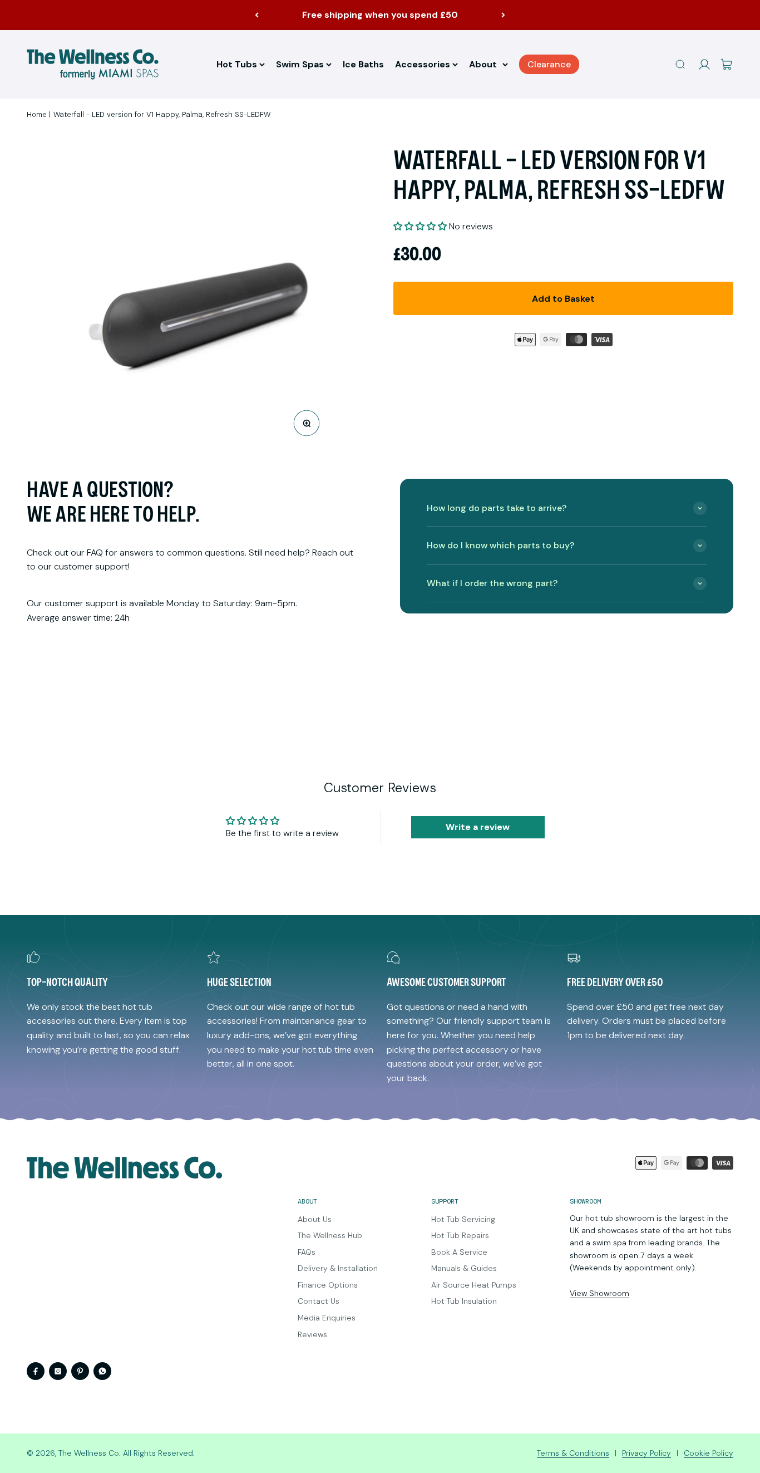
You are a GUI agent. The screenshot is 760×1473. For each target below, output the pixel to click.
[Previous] (257, 15)
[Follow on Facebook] (36, 1371)
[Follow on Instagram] (58, 1371)
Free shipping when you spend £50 (380, 15)
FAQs (306, 1252)
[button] (420, 226)
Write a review (478, 827)
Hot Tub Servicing (463, 1219)
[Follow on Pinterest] (80, 1371)
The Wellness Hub (330, 1235)
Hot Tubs (236, 64)
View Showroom (599, 1293)
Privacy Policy (646, 1453)
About (483, 64)
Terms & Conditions (573, 1453)
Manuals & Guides (464, 1268)
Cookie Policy (708, 1453)
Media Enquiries (327, 1318)
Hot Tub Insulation (464, 1301)
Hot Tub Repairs (460, 1235)
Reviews (312, 1334)
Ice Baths (363, 64)
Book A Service (459, 1252)
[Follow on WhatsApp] (102, 1371)
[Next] (503, 15)
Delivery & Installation (338, 1268)
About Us (315, 1219)
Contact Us (318, 1301)
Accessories (422, 64)
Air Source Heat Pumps (473, 1285)
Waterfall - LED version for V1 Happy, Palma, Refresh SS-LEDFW (161, 114)
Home (37, 114)
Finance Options (328, 1285)
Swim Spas (300, 64)
